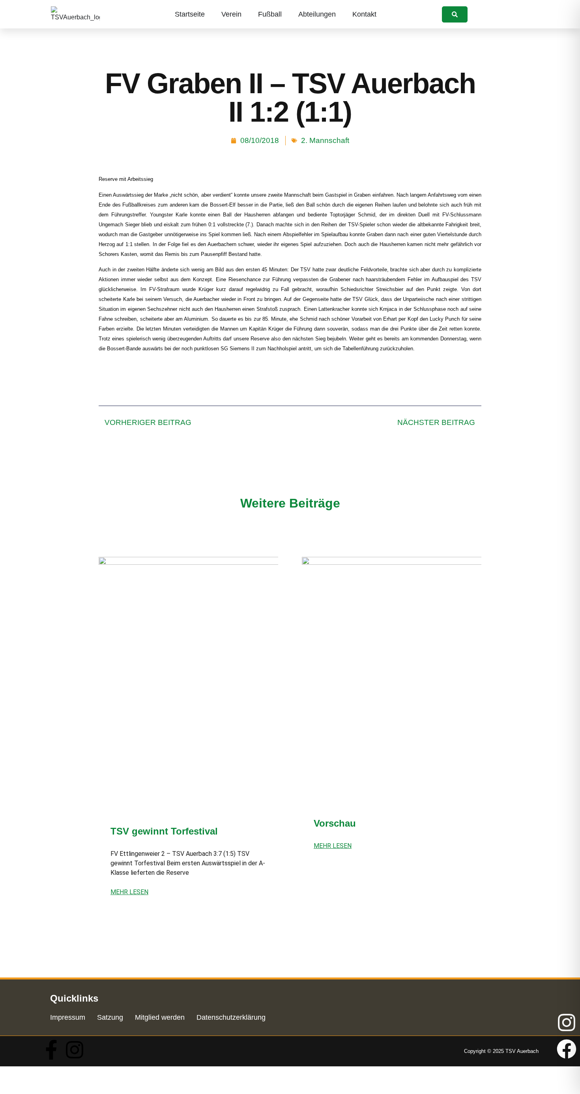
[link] (455, 14)
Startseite (190, 14)
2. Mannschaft (325, 140)
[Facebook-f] (51, 1050)
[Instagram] (74, 1050)
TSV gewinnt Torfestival (164, 831)
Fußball (270, 14)
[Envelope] (566, 1075)
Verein (231, 14)
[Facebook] (566, 1049)
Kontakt (364, 14)
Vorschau (335, 823)
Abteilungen (317, 14)
